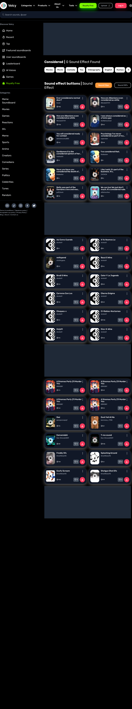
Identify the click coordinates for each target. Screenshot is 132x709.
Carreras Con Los (64, 293)
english (108, 70)
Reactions (7, 122)
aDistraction (105, 192)
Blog (1, 215)
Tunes (5, 188)
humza (120, 70)
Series (5, 168)
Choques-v (61, 311)
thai (58, 417)
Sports (5, 142)
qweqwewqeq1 (61, 420)
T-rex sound (106, 435)
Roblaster (104, 154)
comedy (71, 70)
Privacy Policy (21, 212)
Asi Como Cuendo (64, 240)
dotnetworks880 (62, 139)
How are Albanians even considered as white (112, 99)
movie (60, 70)
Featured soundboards (18, 50)
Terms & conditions (7, 210)
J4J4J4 (104, 174)
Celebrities (7, 181)
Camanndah (62, 435)
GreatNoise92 (61, 456)
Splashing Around (109, 453)
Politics (6, 175)
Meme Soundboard (8, 101)
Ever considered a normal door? (68, 99)
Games (10, 76)
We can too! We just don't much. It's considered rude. (113, 188)
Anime (5, 148)
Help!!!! (59, 329)
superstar (104, 139)
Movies (5, 109)
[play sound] (50, 103)
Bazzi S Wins (106, 258)
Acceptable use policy (7, 212)
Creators (6, 155)
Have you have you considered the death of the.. (67, 170)
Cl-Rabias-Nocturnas (111, 311)
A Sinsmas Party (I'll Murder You (69, 382)
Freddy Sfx (61, 453)
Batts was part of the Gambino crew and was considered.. (67, 188)
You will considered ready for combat (68, 135)
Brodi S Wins (62, 275)
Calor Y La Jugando (110, 275)
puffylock (59, 192)
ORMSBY (59, 386)
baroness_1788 (106, 420)
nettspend (61, 258)
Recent (10, 37)
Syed (58, 103)
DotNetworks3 (106, 121)
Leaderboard (13, 63)
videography (94, 70)
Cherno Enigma (108, 293)
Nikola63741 (105, 103)
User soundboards (16, 57)
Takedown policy (20, 210)
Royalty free (13, 83)
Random (6, 195)
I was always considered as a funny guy (113, 117)
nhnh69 (59, 242)
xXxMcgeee (60, 260)
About (7, 215)
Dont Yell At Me (108, 417)
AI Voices (11, 70)
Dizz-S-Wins (106, 329)
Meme (5, 135)
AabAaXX (59, 156)
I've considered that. (110, 152)
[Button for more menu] (82, 98)
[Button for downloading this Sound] (82, 106)
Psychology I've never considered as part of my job (112, 135)
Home (9, 30)
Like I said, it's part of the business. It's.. (112, 170)
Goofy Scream (63, 471)
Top (8, 43)
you (81, 70)
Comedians (8, 162)
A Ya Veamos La (108, 240)
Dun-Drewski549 (62, 438)
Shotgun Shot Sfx (109, 471)
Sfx (4, 129)
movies (49, 70)
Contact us (14, 215)
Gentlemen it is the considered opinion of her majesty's (68, 153)
